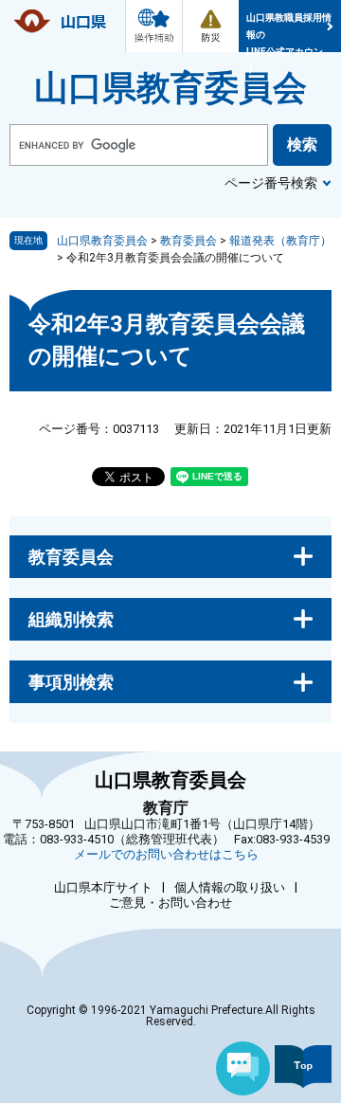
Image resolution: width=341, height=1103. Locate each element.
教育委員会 (188, 240)
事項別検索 (71, 682)
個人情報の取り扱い (229, 887)
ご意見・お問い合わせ (170, 902)
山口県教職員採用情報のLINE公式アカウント (289, 32)
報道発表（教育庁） (280, 240)
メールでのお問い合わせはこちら (166, 854)
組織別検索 (71, 619)
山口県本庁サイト (103, 887)
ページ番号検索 (270, 183)
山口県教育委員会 (170, 88)
